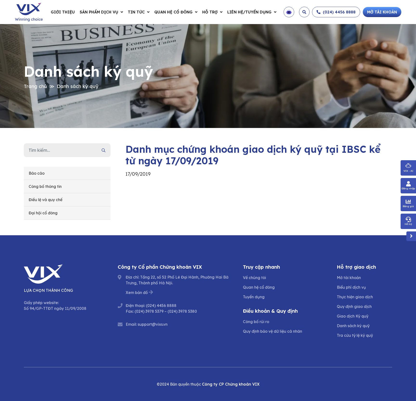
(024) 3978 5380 (182, 311)
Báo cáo (37, 173)
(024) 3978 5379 (149, 311)
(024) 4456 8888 (161, 305)
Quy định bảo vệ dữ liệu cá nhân (272, 331)
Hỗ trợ (210, 12)
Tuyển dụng (254, 296)
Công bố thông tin (45, 186)
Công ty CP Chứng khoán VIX (231, 384)
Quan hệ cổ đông (173, 12)
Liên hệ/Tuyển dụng (249, 12)
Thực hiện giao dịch (355, 296)
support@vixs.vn (153, 324)
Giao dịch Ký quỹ (352, 316)
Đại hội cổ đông (43, 212)
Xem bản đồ (137, 292)
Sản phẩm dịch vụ (99, 12)
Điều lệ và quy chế (45, 199)
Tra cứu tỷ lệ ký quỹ (355, 335)
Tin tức (136, 12)
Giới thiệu (63, 12)
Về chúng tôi (254, 277)
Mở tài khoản (349, 277)
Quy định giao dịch (354, 306)
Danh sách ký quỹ (77, 86)
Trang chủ (35, 86)
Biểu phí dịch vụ (351, 287)
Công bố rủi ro (256, 321)
